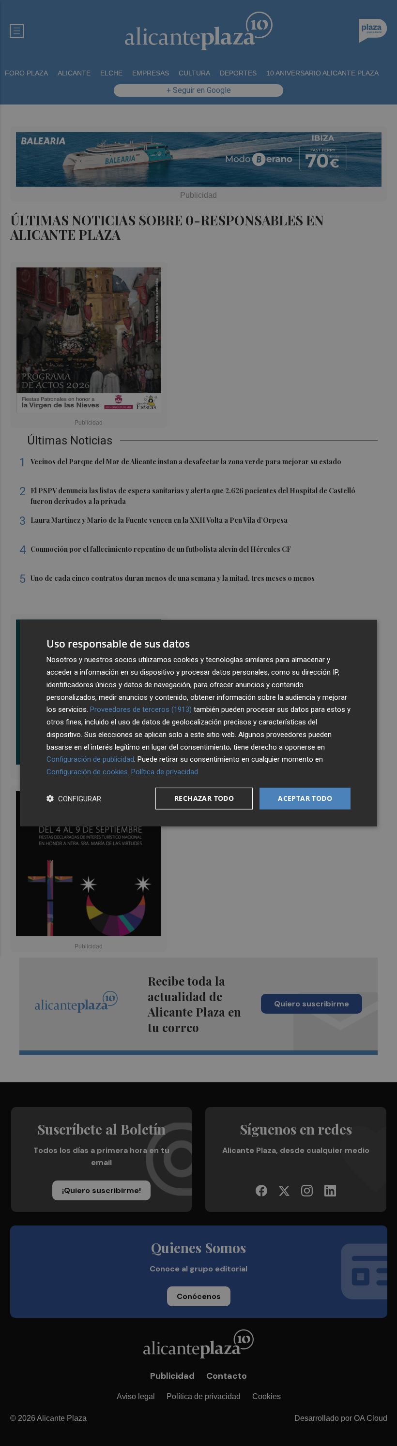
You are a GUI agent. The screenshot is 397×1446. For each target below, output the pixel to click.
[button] (73, 798)
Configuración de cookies (87, 771)
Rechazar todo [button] (204, 798)
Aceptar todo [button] (305, 798)
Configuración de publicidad (90, 759)
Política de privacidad (164, 771)
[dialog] (198, 723)
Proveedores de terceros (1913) (141, 709)
